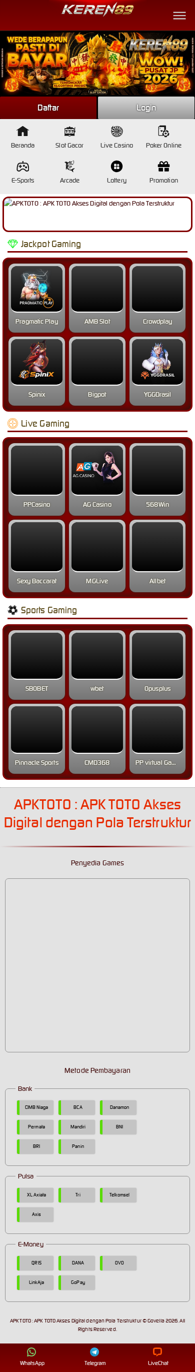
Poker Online (164, 145)
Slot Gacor (70, 145)
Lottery (116, 180)
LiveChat (158, 1362)
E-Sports (23, 180)
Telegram (95, 1362)
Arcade (70, 180)
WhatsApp (32, 1362)
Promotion (164, 180)
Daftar (49, 107)
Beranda (23, 145)
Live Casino (116, 145)
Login (146, 107)
